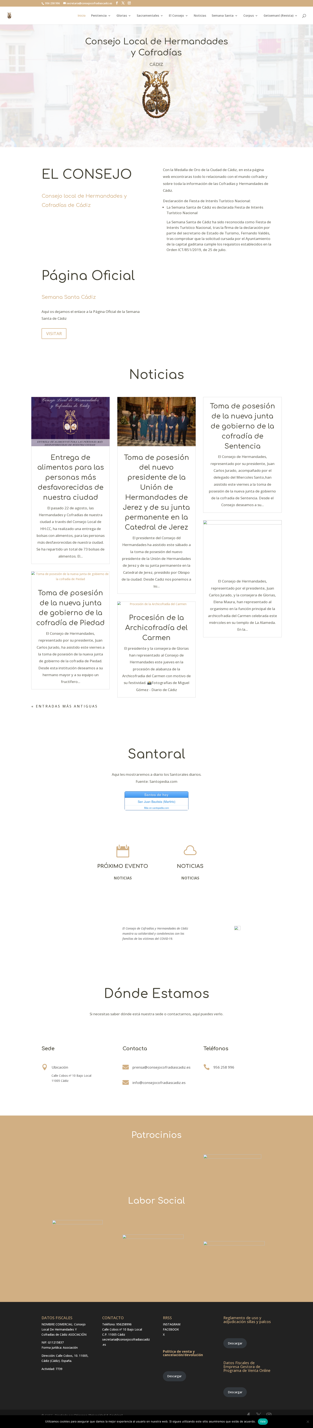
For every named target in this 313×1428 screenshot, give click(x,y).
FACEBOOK (171, 1329)
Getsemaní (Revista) (278, 15)
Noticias (200, 15)
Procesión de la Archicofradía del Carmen (156, 628)
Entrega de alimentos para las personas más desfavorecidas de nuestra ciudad (70, 477)
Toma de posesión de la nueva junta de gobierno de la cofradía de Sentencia (242, 426)
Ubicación (60, 1067)
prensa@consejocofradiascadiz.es (161, 1067)
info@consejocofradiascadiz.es (158, 1082)
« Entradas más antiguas (64, 706)
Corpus (248, 15)
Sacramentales (148, 15)
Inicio (82, 15)
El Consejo (176, 15)
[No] (308, 1421)
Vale (263, 1421)
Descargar (174, 1376)
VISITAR (54, 333)
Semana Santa (223, 15)
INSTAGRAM (171, 1324)
